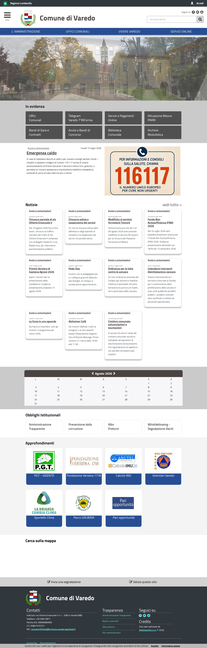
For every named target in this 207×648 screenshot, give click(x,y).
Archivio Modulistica (155, 132)
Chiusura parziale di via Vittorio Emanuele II (42, 221)
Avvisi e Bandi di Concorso (79, 132)
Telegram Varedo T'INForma (80, 118)
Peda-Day (74, 268)
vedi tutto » (172, 205)
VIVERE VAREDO (129, 31)
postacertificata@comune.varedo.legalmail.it (53, 629)
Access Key (32, 642)
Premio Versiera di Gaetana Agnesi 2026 (41, 270)
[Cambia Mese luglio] (92, 373)
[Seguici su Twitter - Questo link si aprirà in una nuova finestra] (197, 12)
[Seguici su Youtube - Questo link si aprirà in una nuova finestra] (201, 12)
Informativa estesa (170, 646)
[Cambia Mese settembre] (114, 373)
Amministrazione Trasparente (116, 615)
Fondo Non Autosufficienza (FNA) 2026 (160, 222)
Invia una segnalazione (65, 582)
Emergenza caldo (42, 153)
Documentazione (48, 642)
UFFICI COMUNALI (77, 31)
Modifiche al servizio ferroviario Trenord (120, 221)
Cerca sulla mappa (40, 541)
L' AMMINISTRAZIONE (26, 31)
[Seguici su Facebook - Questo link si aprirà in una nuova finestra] (193, 12)
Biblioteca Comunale (114, 132)
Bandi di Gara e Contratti (39, 132)
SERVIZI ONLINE (181, 31)
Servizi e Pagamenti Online (121, 118)
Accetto (155, 646)
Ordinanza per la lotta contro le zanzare (120, 270)
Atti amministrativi (111, 632)
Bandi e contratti (110, 621)
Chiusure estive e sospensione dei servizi (82, 221)
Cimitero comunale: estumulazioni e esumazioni (119, 324)
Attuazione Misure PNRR (160, 118)
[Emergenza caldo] (142, 170)
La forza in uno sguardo (42, 321)
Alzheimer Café (77, 321)
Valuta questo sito (144, 582)
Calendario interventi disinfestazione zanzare (162, 270)
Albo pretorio (108, 627)
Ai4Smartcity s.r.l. (147, 630)
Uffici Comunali (35, 118)
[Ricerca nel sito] (200, 19)
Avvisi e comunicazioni (38, 148)
